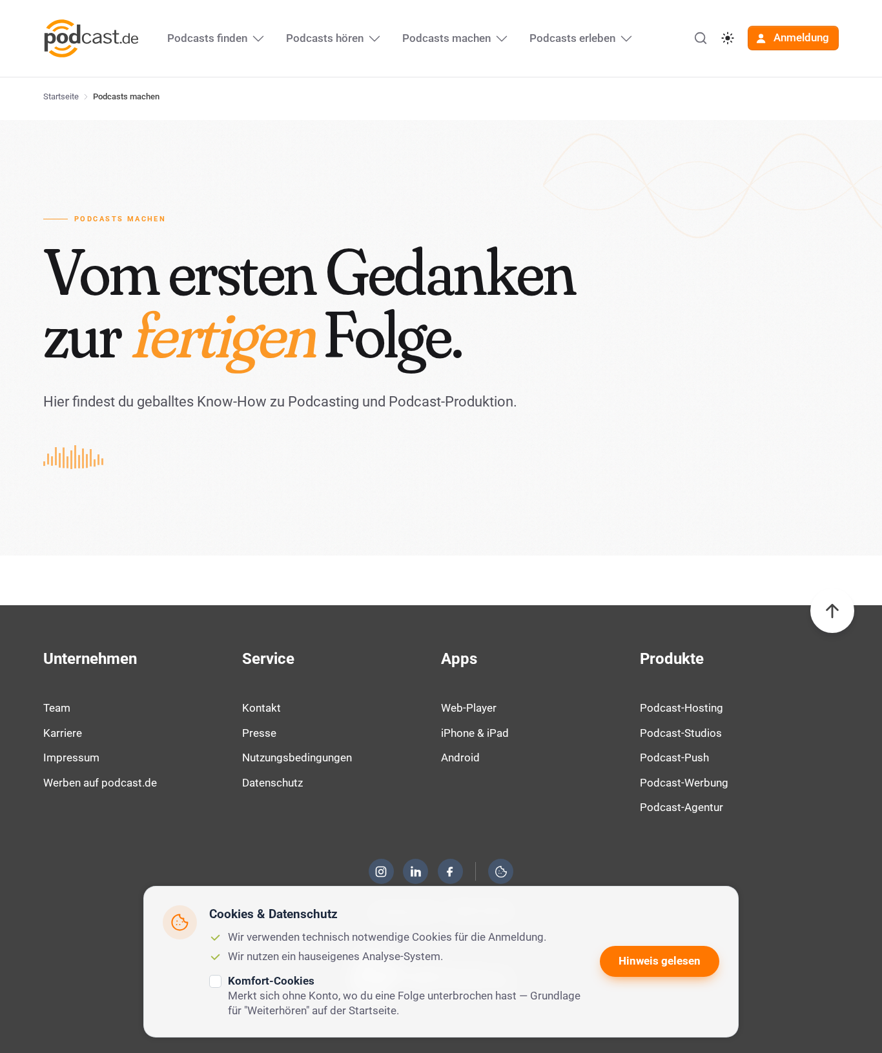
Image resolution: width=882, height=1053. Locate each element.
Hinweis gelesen (660, 960)
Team (56, 707)
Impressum (71, 757)
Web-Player (469, 707)
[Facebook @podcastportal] (450, 871)
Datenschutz (272, 782)
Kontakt (261, 707)
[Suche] (700, 38)
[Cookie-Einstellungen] (501, 871)
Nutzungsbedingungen (297, 757)
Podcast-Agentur (681, 807)
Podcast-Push (674, 757)
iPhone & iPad (475, 733)
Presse (259, 733)
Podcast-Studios (681, 733)
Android (460, 757)
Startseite (61, 96)
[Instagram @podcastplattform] (380, 871)
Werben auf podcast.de (100, 782)
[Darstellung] (727, 38)
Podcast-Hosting (681, 707)
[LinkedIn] (415, 871)
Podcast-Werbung (684, 782)
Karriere (62, 733)
